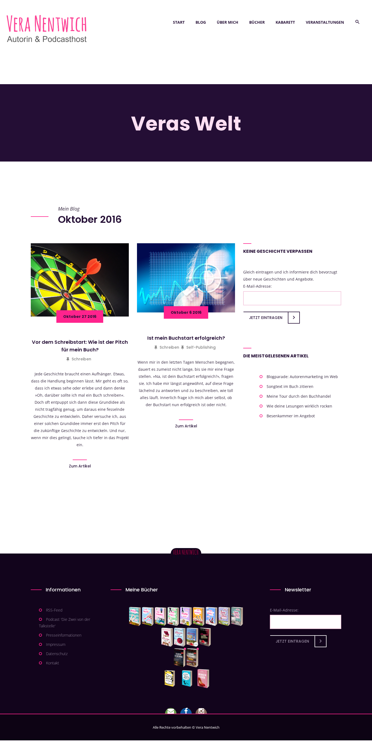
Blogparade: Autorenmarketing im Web (302, 376)
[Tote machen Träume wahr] (160, 616)
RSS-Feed (54, 610)
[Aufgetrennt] (192, 657)
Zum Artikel (80, 466)
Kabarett (285, 22)
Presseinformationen (63, 635)
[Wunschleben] (203, 678)
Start (179, 22)
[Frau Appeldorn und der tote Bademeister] (180, 637)
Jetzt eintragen (265, 317)
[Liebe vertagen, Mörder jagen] (148, 616)
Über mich (227, 22)
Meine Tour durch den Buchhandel (299, 396)
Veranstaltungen (325, 22)
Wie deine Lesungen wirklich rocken (299, 406)
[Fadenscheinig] (179, 657)
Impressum (55, 644)
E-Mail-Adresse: (257, 286)
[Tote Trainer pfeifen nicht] (211, 616)
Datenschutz (57, 653)
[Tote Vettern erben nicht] (237, 616)
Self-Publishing (201, 347)
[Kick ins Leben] (171, 678)
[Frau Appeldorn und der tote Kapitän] (192, 637)
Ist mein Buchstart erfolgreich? (186, 338)
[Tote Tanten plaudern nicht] (199, 616)
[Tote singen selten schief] (224, 616)
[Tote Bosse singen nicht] (173, 616)
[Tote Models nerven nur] (135, 616)
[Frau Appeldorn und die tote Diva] (205, 637)
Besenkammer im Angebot (291, 415)
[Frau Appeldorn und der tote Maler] (167, 637)
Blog (201, 22)
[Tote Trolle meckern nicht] (186, 616)
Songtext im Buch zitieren (290, 386)
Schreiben (81, 359)
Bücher (257, 22)
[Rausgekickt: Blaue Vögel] (188, 678)
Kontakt (52, 662)
